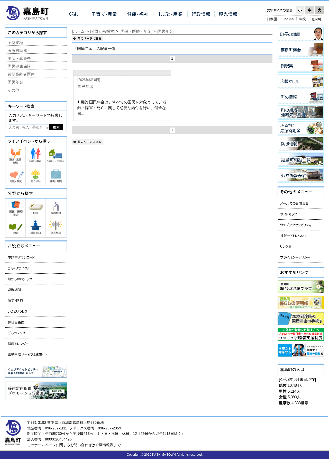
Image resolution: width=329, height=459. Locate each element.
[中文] (303, 19)
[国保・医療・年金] (136, 31)
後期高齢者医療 (21, 74)
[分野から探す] (102, 31)
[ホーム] (79, 31)
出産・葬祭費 (19, 58)
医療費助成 (17, 50)
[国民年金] (165, 31)
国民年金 (85, 86)
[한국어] (317, 19)
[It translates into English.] (288, 19)
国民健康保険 (19, 66)
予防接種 (15, 42)
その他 (13, 90)
